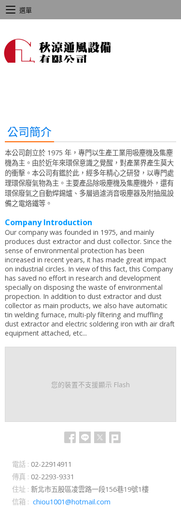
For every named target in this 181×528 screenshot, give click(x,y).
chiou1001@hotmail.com (72, 501)
